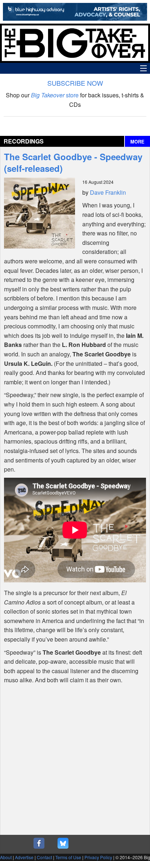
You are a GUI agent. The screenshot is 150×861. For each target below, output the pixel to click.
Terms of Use (68, 857)
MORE (137, 141)
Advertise (24, 857)
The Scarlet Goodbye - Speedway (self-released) (73, 162)
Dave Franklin (108, 192)
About (6, 857)
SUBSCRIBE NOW (75, 83)
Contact (44, 857)
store (55, 95)
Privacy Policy (98, 857)
